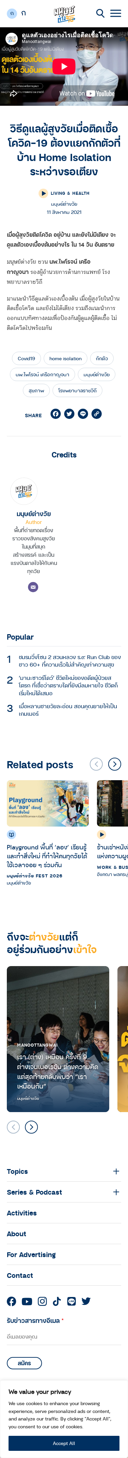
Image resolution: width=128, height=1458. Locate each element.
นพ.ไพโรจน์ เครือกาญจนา (42, 374)
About (16, 1233)
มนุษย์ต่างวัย (97, 374)
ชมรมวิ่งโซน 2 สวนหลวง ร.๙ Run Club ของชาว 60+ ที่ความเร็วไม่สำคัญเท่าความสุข (70, 661)
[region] (64, 1419)
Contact (20, 1275)
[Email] (33, 587)
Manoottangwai (37, 1045)
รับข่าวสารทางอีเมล (35, 1320)
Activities (22, 1213)
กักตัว (102, 358)
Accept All (64, 1443)
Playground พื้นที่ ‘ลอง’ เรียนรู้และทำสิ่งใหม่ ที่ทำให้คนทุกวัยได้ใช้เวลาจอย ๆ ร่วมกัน (47, 856)
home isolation (65, 358)
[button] (114, 764)
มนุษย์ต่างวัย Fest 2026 (34, 875)
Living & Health (70, 193)
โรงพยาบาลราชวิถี (77, 390)
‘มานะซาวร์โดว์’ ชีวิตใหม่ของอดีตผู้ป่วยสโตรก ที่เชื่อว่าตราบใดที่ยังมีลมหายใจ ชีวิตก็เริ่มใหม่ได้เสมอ (68, 685)
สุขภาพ (36, 390)
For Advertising (31, 1254)
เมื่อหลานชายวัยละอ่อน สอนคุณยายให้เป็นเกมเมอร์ (68, 710)
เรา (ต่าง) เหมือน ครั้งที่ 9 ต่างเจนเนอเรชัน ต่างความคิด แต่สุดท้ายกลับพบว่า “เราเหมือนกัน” (57, 1071)
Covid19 (26, 358)
